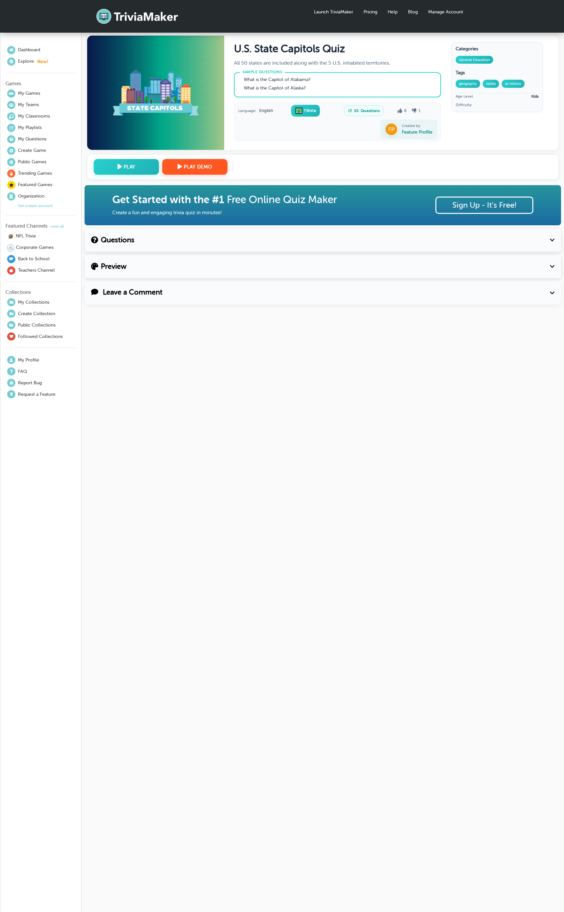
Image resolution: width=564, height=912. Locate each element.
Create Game (32, 150)
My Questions (32, 138)
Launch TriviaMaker (333, 11)
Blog (413, 11)
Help (393, 11)
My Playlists (30, 127)
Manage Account (445, 11)
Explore (33, 61)
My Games (29, 93)
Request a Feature (36, 394)
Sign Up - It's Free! (484, 205)
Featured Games (35, 184)
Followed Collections (40, 336)
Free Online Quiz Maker (282, 199)
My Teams (28, 104)
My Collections (33, 302)
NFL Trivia (26, 235)
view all (57, 226)
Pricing (370, 11)
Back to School (34, 258)
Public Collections (36, 325)
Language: (247, 110)
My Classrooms (34, 116)
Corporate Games (35, 247)
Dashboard (29, 49)
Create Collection (36, 313)
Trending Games (35, 173)
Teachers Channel (36, 270)
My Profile (28, 360)
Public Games (32, 161)
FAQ (22, 371)
